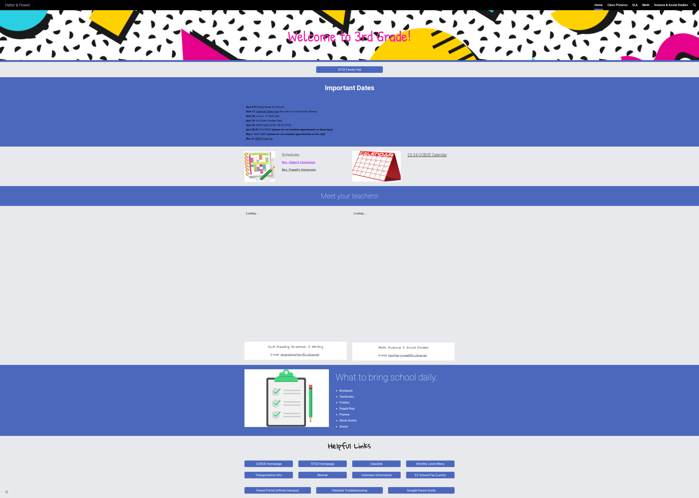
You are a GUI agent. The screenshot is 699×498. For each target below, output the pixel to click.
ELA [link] (635, 5)
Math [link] (645, 5)
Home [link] (599, 5)
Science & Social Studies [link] (671, 5)
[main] (349, 36)
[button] (694, 5)
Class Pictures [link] (617, 5)
